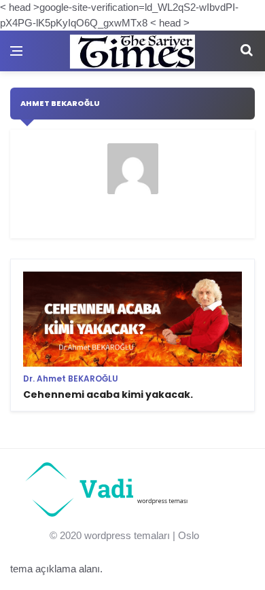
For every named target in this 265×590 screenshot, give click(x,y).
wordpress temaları (127, 535)
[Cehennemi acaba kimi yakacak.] (132, 340)
